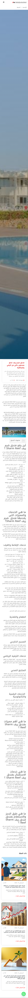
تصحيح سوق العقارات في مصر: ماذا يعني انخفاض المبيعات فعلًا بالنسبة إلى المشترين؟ (14, 931)
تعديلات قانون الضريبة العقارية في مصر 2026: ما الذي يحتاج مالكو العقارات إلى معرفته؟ (14, 886)
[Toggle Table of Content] (22, 440)
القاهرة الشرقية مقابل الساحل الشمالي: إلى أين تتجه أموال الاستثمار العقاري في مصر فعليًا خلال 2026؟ (14, 977)
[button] (3, 2)
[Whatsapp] (24, 994)
